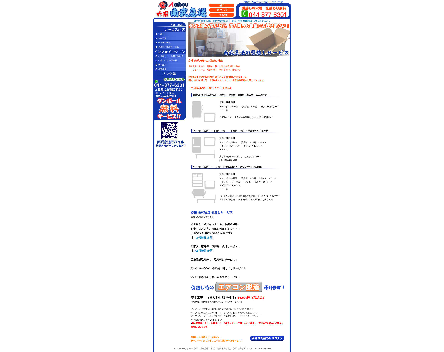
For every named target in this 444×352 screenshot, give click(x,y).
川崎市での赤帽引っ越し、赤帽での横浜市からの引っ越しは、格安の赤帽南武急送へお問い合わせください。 (232, 21)
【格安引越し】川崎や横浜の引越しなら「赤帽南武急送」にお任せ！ (169, 24)
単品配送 (162, 38)
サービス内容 (169, 29)
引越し (161, 34)
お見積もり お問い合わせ (170, 56)
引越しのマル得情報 (167, 60)
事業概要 (162, 69)
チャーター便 (164, 42)
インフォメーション (169, 51)
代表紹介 (162, 65)
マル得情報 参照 (202, 237)
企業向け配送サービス (168, 47)
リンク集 (169, 73)
